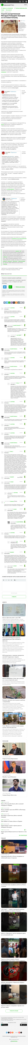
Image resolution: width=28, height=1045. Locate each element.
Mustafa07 (12, 476)
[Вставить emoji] (14, 580)
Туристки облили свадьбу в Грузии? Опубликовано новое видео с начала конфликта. (13, 959)
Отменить (14, 596)
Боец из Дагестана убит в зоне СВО (11, 617)
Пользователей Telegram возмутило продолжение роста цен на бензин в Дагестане (11, 639)
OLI (17, 541)
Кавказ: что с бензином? (7, 8)
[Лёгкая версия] (6, 1)
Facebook (5, 261)
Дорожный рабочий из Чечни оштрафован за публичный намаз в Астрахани (12, 857)
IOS (20, 251)
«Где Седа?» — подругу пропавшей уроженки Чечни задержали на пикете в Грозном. (12, 910)
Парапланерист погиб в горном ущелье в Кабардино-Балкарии (11, 826)
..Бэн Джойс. (12, 307)
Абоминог (12, 501)
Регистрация (14, 593)
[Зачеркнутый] (11, 580)
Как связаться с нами (12, 1022)
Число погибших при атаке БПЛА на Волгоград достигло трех (13, 810)
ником (2, 124)
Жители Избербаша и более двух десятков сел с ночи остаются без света (13, 679)
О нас (2, 1022)
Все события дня (23, 835)
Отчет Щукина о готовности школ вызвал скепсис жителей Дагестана (13, 726)
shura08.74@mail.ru (16, 325)
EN (4, 1)
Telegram (5, 256)
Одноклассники (21, 261)
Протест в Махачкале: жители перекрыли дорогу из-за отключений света (13, 934)
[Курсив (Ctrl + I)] (6, 580)
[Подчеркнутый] (8, 580)
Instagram (9, 261)
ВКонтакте (15, 261)
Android (17, 251)
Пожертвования (24, 1022)
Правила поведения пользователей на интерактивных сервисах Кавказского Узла (14, 1037)
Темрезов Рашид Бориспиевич (10, 758)
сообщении (3, 72)
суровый (11, 481)
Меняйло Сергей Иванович (9, 777)
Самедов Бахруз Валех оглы (9, 795)
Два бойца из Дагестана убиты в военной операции (11, 816)
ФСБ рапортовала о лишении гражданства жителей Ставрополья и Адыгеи (13, 656)
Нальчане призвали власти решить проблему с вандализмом (13, 700)
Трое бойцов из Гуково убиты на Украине (11, 821)
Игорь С (11, 451)
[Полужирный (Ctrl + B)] (3, 580)
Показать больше (14, 1010)
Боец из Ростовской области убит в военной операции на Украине (12, 804)
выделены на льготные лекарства (19, 238)
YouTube (5, 264)
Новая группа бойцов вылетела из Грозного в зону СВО (14, 832)
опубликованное (10, 189)
